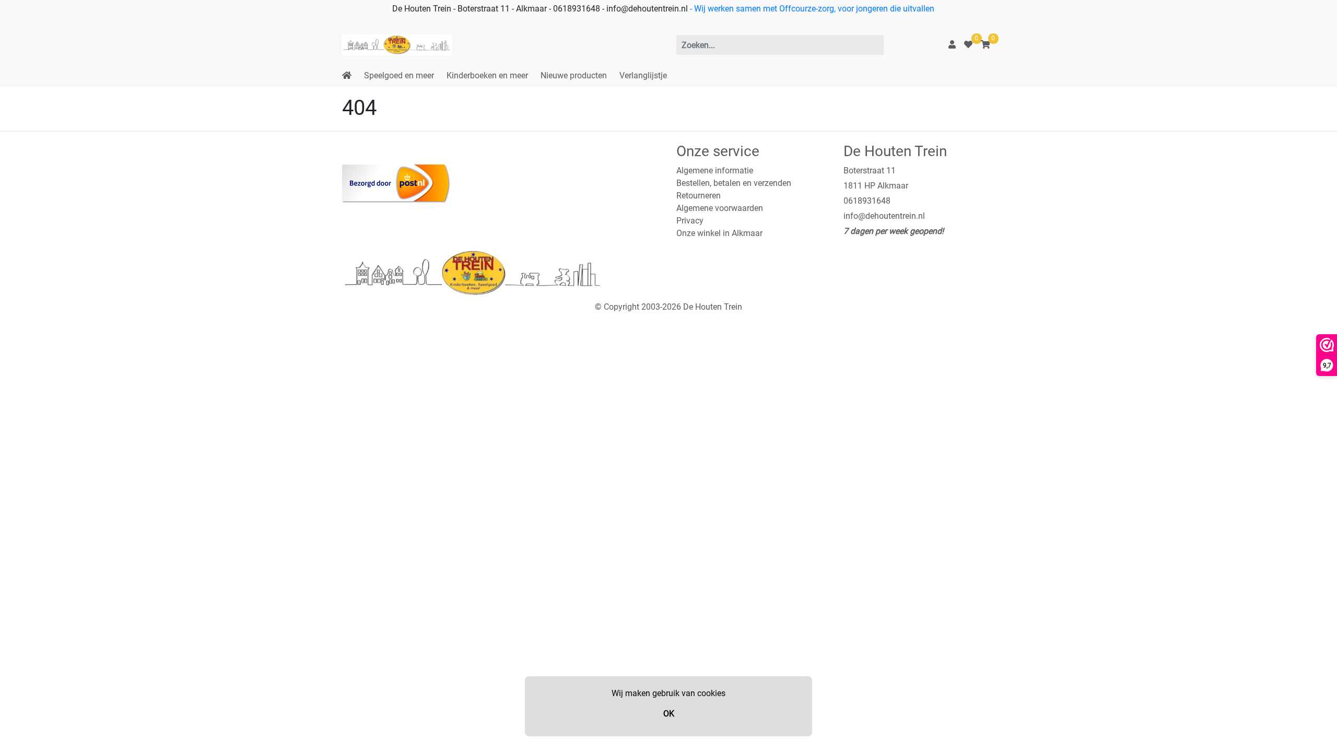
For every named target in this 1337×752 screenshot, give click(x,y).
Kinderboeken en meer (487, 75)
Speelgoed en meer (399, 75)
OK (668, 714)
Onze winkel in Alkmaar (719, 233)
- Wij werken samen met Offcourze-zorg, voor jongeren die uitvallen (811, 9)
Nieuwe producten (574, 75)
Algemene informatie (714, 170)
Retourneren (698, 196)
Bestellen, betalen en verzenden (733, 183)
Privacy (689, 221)
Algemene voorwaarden (719, 208)
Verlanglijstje (643, 75)
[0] (968, 45)
